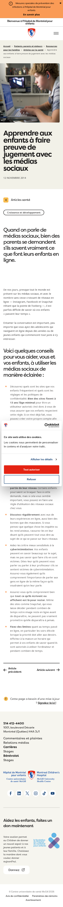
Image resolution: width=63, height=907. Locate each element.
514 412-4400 (13, 723)
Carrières (10, 747)
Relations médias (16, 743)
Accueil (6, 46)
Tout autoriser (31, 469)
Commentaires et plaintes (22, 738)
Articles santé (20, 200)
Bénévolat (11, 756)
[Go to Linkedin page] (19, 793)
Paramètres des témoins (44, 895)
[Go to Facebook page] (10, 793)
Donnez (13, 870)
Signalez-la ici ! (47, 703)
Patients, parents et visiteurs (28, 46)
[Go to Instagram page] (35, 793)
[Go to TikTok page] (44, 793)
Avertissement (33, 899)
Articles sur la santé (33, 50)
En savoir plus (31, 14)
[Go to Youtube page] (52, 793)
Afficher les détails (42, 459)
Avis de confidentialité (17, 895)
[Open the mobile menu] (56, 33)
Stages (8, 751)
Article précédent (15, 670)
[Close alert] (60, 3)
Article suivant (46, 669)
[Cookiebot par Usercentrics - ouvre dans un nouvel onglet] (45, 425)
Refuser (31, 479)
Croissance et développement (23, 212)
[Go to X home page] (27, 793)
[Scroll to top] (56, 885)
